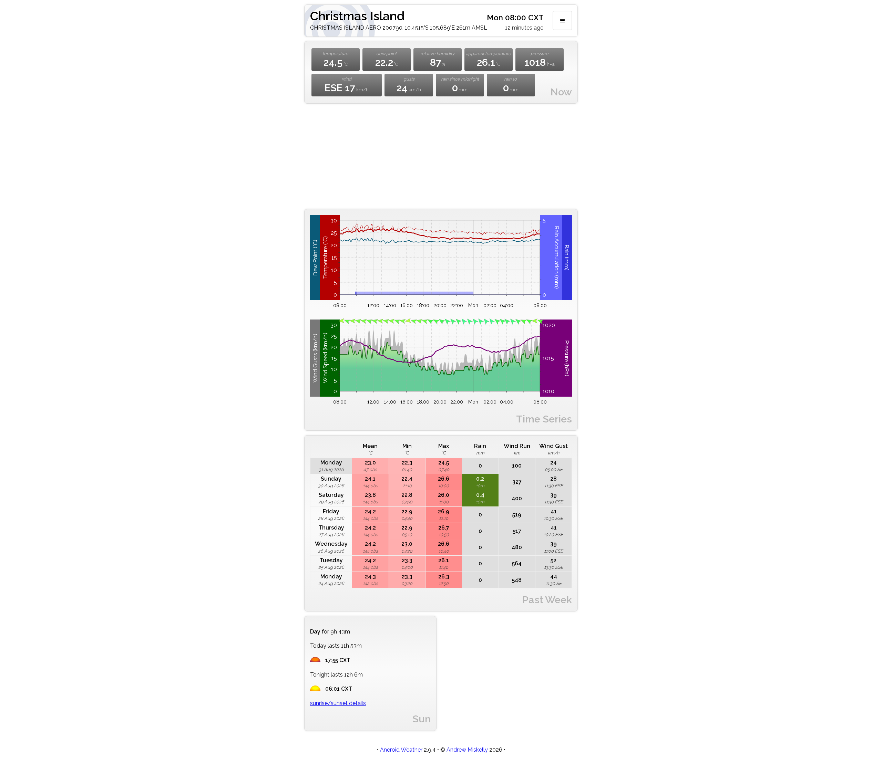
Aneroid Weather (401, 749)
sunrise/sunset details (338, 703)
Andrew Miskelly (467, 749)
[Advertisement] (441, 156)
